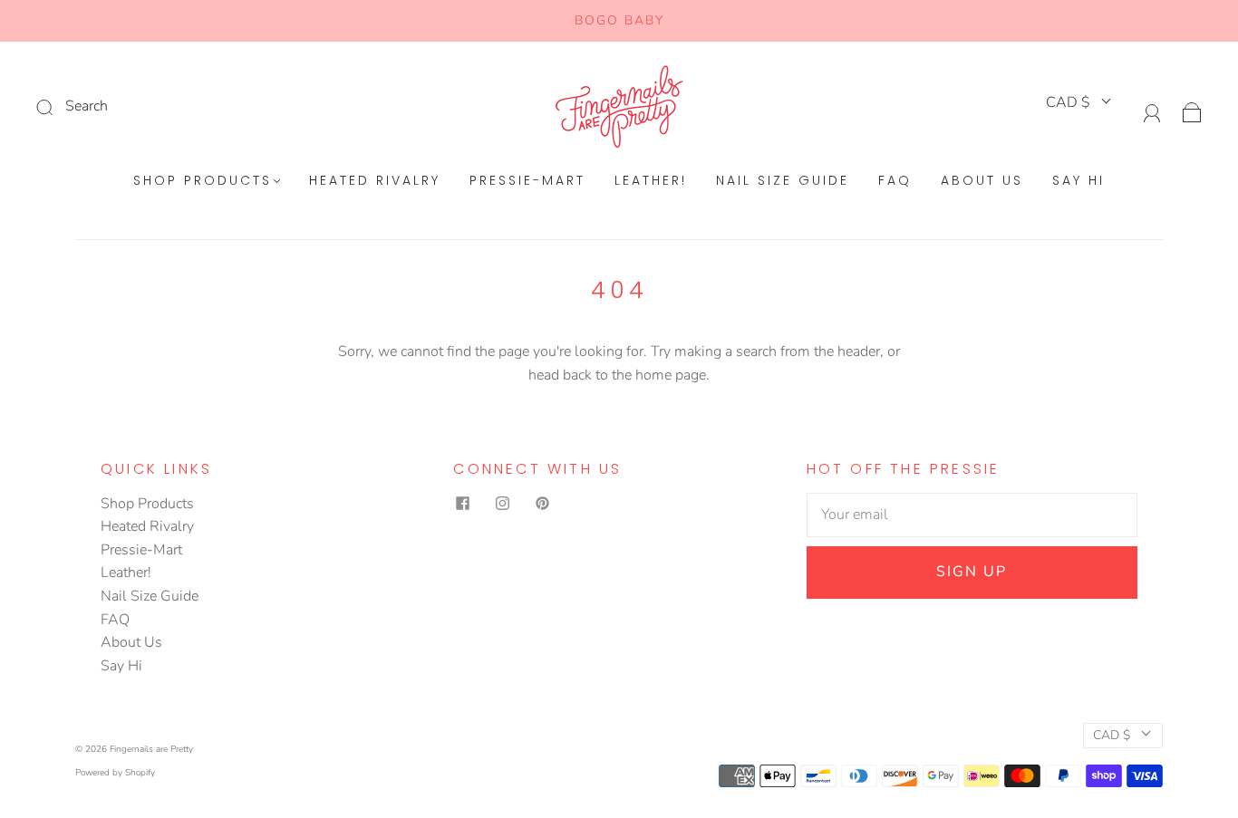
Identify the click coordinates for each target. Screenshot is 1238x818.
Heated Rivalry (374, 181)
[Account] (1152, 110)
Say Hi (1078, 181)
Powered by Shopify (115, 772)
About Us (982, 181)
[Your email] (972, 515)
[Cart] (1192, 110)
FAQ (895, 181)
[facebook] (462, 504)
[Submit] (166, 107)
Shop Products (202, 181)
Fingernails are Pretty (151, 749)
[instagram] (502, 504)
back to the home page (634, 375)
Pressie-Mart (527, 181)
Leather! (650, 181)
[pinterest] (542, 504)
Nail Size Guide (782, 181)
